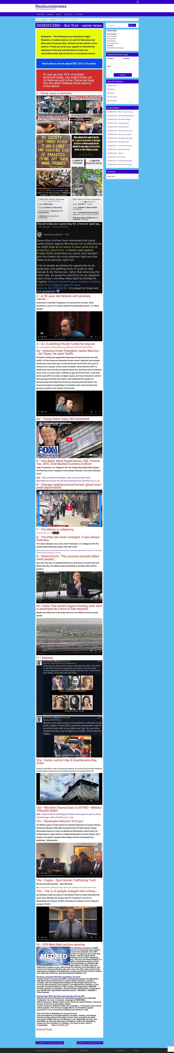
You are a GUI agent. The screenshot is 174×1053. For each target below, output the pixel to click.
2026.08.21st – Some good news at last (120, 130)
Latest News (40, 14)
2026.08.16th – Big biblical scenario (119, 149)
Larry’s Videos (68, 14)
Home (37, 19)
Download (55, 533)
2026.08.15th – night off (116, 153)
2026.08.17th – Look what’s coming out (120, 145)
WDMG (91, 1050)
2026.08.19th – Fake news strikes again (120, 138)
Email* (109, 66)
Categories (50, 14)
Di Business (130, 1050)
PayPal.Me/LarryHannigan (115, 48)
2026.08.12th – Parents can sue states (120, 164)
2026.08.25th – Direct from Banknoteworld (121, 115)
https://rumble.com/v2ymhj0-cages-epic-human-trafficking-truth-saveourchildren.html (68, 887)
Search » (132, 25)
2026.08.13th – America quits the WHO (120, 160)
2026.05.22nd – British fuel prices (119, 127)
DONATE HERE (112, 31)
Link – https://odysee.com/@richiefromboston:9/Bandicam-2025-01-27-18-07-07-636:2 (64, 347)
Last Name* (126, 58)
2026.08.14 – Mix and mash (117, 157)
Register (123, 75)
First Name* (110, 58)
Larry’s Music (79, 14)
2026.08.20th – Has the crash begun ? (120, 134)
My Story (58, 14)
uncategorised (52, 19)
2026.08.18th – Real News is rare (118, 142)
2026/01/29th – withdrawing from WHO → (89, 1043)
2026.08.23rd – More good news (119, 123)
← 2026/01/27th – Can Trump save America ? (49, 1043)
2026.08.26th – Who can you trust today (121, 112)
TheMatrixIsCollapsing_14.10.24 (43, 533)
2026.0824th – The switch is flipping (119, 119)
